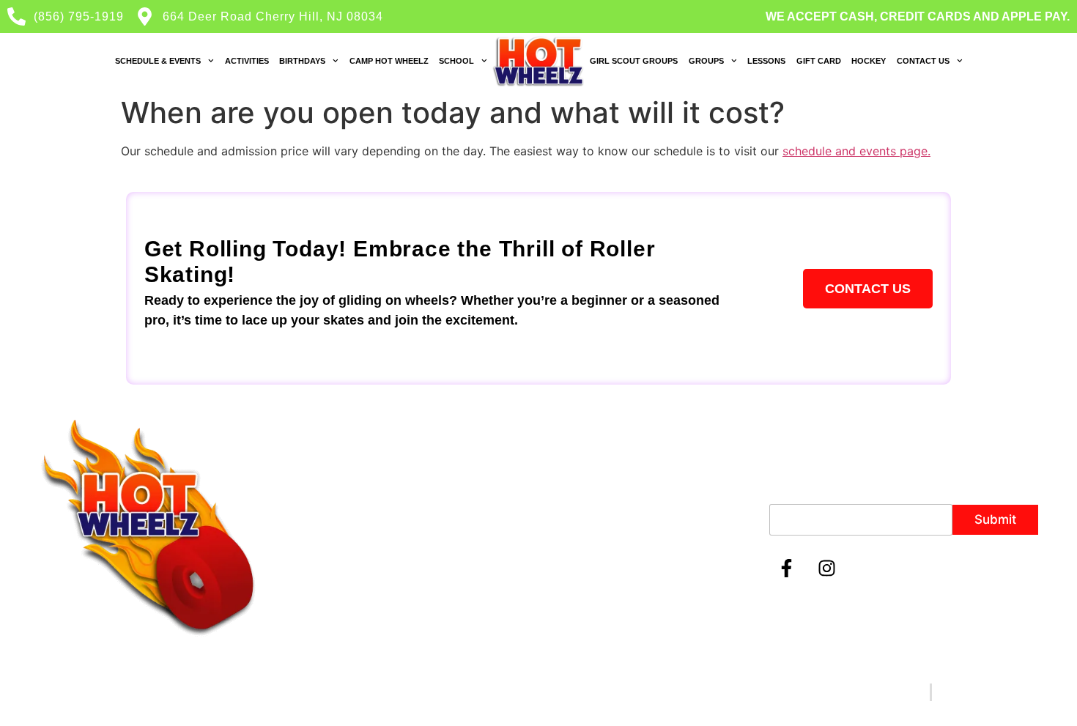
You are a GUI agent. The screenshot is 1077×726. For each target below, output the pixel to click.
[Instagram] (827, 568)
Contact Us (923, 60)
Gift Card (818, 60)
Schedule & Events (158, 60)
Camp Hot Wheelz (389, 60)
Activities (247, 60)
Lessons (766, 60)
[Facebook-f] (787, 568)
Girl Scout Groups (634, 60)
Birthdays (302, 60)
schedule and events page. (856, 151)
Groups (706, 60)
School (456, 60)
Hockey (868, 60)
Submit (995, 519)
